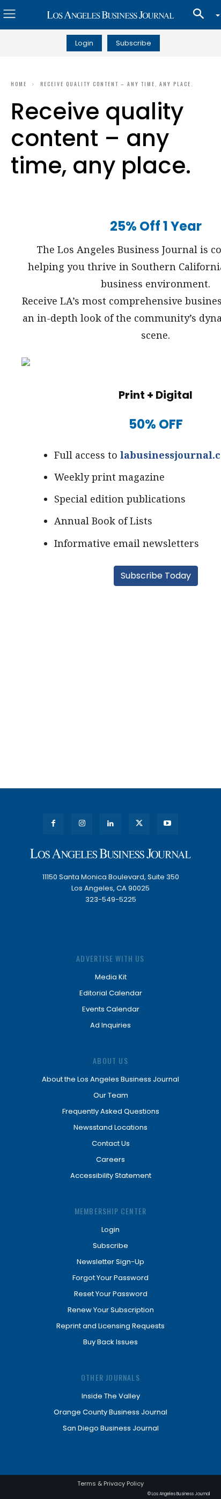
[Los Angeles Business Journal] (110, 15)
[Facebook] (53, 823)
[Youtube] (167, 823)
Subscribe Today (156, 575)
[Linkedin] (110, 823)
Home (19, 84)
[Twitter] (139, 823)
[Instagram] (81, 823)
